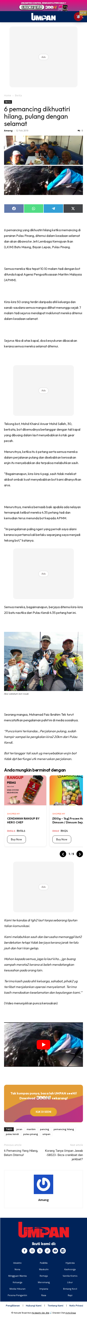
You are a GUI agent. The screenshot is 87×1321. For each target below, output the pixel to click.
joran (19, 1129)
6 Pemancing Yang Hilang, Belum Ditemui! (21, 1153)
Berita (18, 95)
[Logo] (43, 1230)
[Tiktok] (47, 1251)
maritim (31, 1129)
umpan (46, 1134)
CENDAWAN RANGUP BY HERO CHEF (23, 820)
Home (7, 95)
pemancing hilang (64, 1129)
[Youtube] (55, 1251)
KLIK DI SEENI (43, 1112)
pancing (44, 1129)
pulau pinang (30, 1134)
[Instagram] (32, 1251)
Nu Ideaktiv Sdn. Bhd (40, 1313)
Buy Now (16, 839)
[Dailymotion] (63, 1251)
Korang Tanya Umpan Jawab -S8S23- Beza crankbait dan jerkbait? (64, 1155)
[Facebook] (24, 1251)
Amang (8, 130)
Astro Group (71, 1313)
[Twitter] (40, 1251)
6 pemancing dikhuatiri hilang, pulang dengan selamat (37, 116)
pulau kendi (12, 1134)
